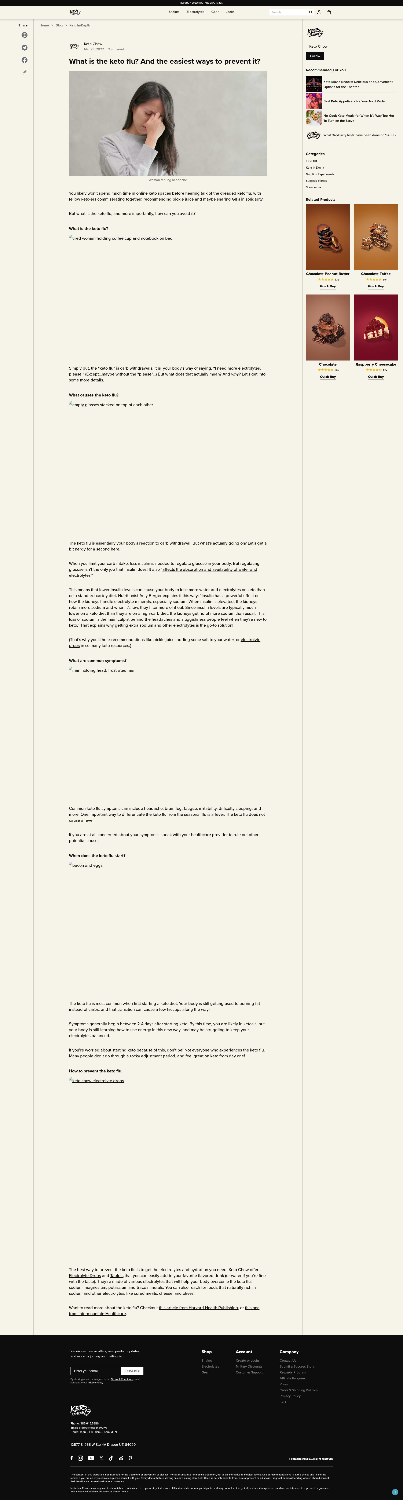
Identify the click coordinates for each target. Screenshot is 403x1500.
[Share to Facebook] (25, 60)
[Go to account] (319, 12)
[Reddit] (121, 1458)
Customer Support (249, 1372)
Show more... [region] (314, 187)
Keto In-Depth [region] (315, 168)
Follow (315, 56)
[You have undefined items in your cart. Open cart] (329, 12)
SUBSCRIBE (132, 1371)
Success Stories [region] (316, 181)
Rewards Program (293, 1372)
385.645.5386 (89, 1423)
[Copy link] (25, 72)
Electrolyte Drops (85, 1275)
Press (284, 1384)
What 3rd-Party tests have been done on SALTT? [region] (359, 135)
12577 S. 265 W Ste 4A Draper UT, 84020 (103, 1444)
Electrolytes (210, 1366)
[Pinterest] (130, 1458)
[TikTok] (111, 1458)
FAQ (283, 1402)
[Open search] (311, 12)
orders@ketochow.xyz (93, 1428)
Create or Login (247, 1360)
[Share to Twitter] (25, 48)
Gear (205, 1372)
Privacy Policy (95, 1382)
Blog (59, 25)
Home (44, 25)
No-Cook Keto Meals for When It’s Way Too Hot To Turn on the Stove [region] (358, 118)
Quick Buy (328, 286)
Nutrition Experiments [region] (320, 174)
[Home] (75, 12)
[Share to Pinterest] (25, 35)
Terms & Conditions (122, 1379)
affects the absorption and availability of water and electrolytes (163, 572)
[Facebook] (71, 1458)
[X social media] (101, 1458)
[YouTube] (91, 1458)
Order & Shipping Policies (299, 1390)
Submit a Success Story (297, 1366)
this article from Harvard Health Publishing (198, 1308)
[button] (395, 1492)
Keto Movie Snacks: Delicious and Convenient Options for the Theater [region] (358, 84)
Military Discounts (249, 1366)
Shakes (207, 1360)
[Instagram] (80, 1458)
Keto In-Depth (79, 25)
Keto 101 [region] (311, 161)
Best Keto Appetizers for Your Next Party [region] (354, 101)
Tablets (117, 1275)
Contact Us (288, 1360)
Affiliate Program (292, 1378)
